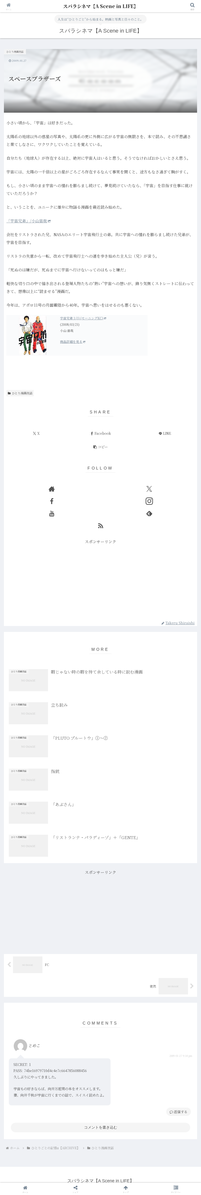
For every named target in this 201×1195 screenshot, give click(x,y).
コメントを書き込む (100, 1127)
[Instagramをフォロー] (149, 501)
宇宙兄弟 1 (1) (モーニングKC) (81, 318)
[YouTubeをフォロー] (52, 513)
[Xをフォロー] (149, 489)
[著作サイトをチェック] (52, 489)
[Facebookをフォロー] (52, 501)
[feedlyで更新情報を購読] (149, 513)
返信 (177, 1111)
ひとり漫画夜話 (22, 393)
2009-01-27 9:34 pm (180, 1056)
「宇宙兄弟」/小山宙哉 (26, 221)
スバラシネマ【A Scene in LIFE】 (100, 6)
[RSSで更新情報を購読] (100, 526)
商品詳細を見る (71, 341)
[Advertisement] (100, 579)
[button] (100, 447)
